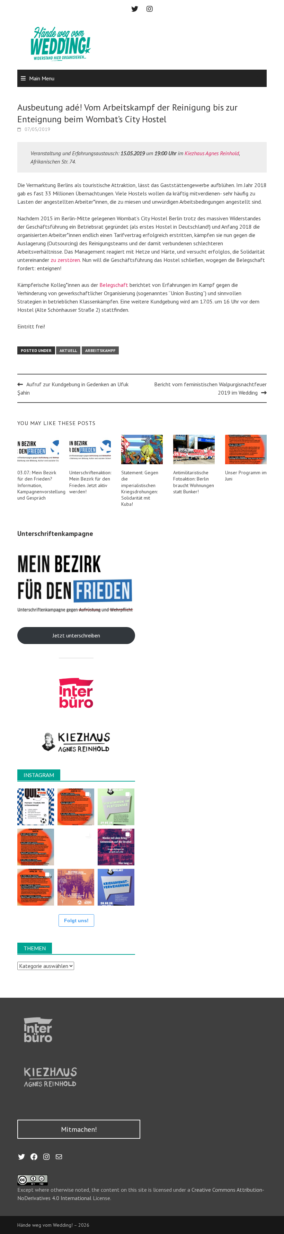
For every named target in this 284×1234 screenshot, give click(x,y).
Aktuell (68, 350)
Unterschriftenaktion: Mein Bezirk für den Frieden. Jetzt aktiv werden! (90, 482)
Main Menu (41, 78)
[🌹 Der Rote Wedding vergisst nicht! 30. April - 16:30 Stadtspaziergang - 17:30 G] (75, 887)
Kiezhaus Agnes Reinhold (212, 153)
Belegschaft (113, 284)
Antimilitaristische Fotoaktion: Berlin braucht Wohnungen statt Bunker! (193, 482)
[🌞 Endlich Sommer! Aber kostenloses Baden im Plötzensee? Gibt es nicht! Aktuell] (116, 806)
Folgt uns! (76, 920)
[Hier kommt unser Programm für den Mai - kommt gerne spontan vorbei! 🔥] (35, 847)
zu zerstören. (66, 259)
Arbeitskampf (100, 350)
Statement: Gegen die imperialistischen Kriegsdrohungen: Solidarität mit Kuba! (139, 488)
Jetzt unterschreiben (76, 635)
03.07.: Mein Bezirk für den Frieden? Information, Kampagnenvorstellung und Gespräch (41, 485)
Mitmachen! (79, 1129)
